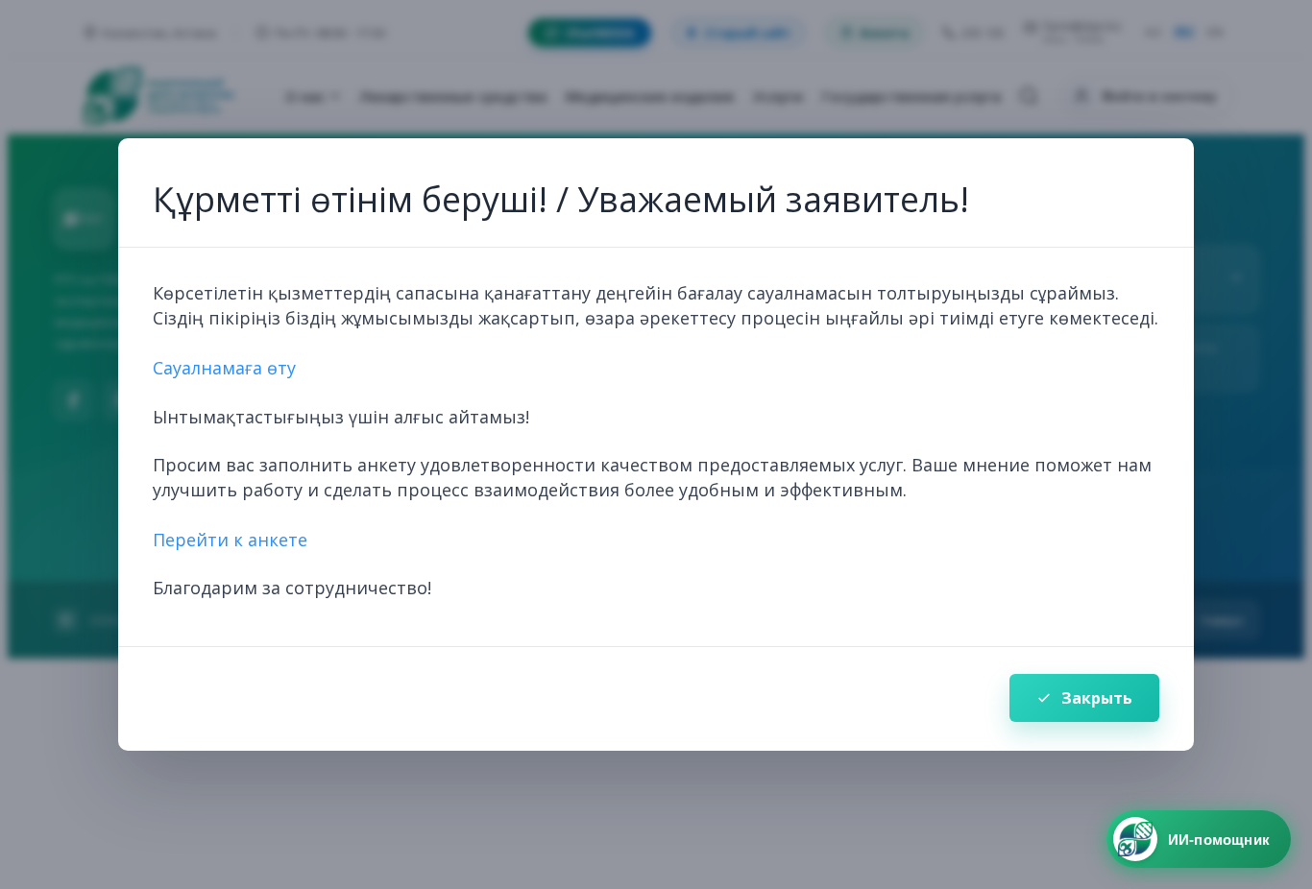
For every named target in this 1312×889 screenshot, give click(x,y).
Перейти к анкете (230, 539)
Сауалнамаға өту (224, 367)
